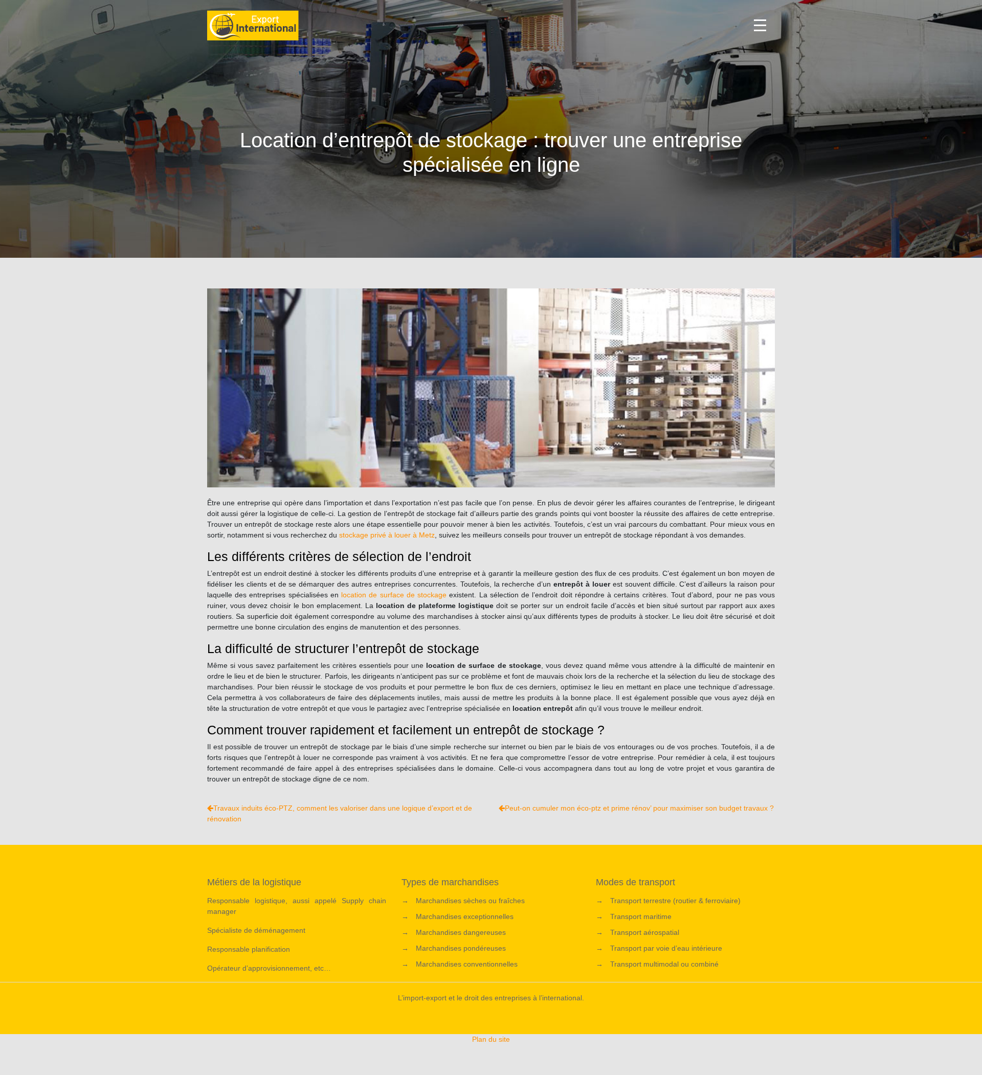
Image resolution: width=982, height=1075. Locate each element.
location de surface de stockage (394, 595)
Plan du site (491, 1039)
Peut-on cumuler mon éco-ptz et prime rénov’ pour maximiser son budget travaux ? (639, 808)
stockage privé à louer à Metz (387, 535)
